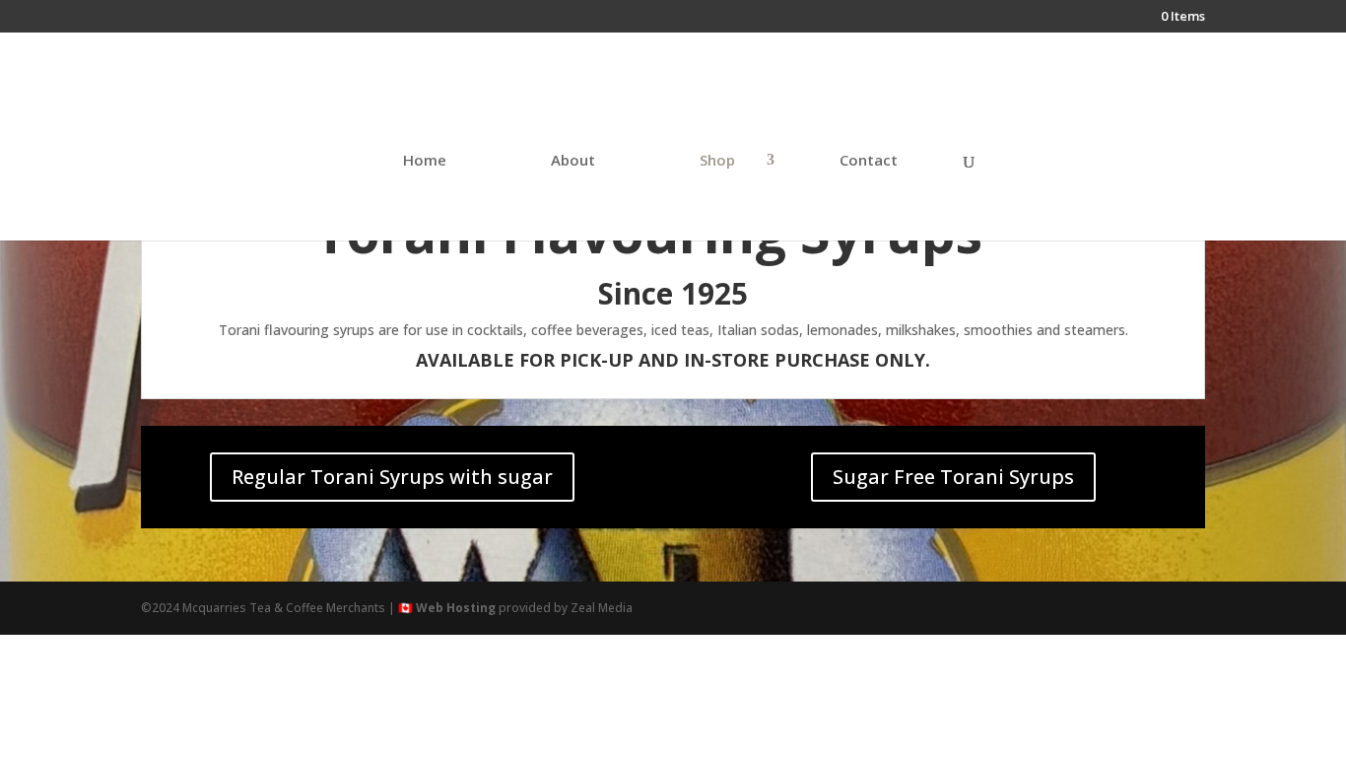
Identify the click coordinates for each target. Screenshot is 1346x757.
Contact (869, 161)
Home (424, 161)
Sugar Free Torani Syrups (953, 476)
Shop (717, 161)
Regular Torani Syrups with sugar (392, 476)
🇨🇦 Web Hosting (447, 607)
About (573, 161)
